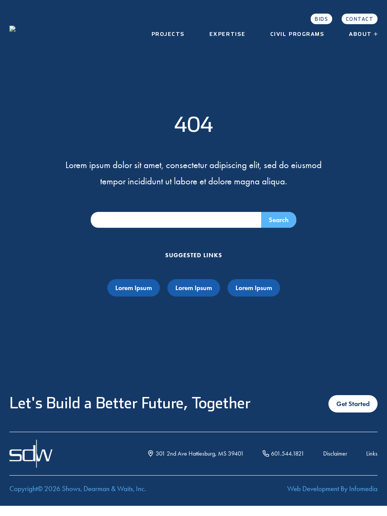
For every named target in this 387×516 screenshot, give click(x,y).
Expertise (227, 34)
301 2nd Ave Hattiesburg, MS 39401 (200, 453)
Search (279, 220)
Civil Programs (297, 34)
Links (372, 453)
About (360, 34)
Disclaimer (335, 453)
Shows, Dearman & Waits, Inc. (104, 488)
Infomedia (363, 488)
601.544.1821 (287, 453)
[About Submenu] (378, 34)
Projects (168, 34)
